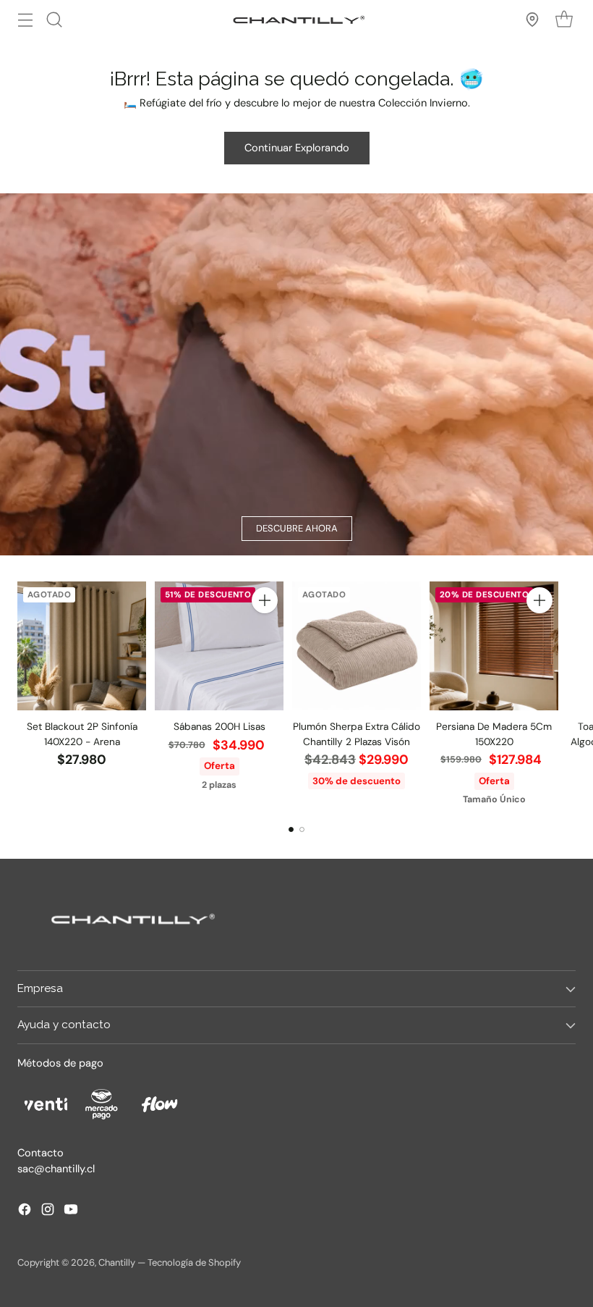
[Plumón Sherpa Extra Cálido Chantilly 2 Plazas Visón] (356, 645)
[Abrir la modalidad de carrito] (564, 19)
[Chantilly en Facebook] (24, 1212)
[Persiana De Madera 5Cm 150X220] (494, 645)
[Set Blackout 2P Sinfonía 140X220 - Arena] (81, 645)
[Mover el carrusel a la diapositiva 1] (291, 829)
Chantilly (116, 1262)
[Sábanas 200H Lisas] (219, 645)
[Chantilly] (296, 19)
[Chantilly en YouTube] (71, 1212)
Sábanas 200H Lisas (219, 726)
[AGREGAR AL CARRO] (265, 600)
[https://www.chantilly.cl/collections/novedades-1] (296, 374)
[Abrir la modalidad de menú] (25, 19)
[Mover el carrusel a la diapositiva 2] (301, 829)
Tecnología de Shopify (194, 1262)
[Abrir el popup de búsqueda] (54, 19)
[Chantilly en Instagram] (47, 1212)
